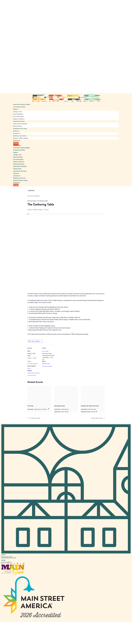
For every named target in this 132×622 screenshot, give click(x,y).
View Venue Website (47, 366)
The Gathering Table (33, 363)
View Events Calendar (20, 123)
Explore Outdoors (19, 119)
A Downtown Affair (19, 107)
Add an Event (17, 126)
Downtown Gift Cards (20, 128)
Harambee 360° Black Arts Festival (90, 406)
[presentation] (39, 395)
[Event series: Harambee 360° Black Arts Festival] (96, 411)
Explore (15, 109)
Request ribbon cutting (20, 138)
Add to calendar (35, 341)
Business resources (19, 136)
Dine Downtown (18, 114)
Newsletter (16, 140)
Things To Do (17, 111)
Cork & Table (45, 351)
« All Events (31, 190)
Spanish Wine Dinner (97, 418)
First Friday (31, 406)
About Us (16, 131)
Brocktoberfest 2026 (59, 406)
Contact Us (16, 133)
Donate (16, 143)
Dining (29, 368)
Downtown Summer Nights (21, 104)
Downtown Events (19, 121)
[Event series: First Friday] (48, 408)
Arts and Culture (18, 116)
